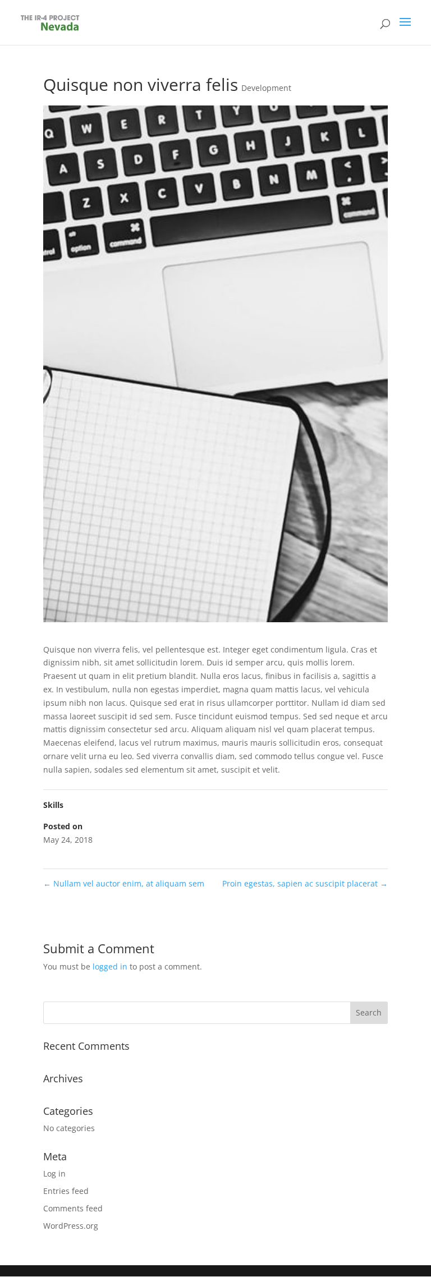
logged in (110, 966)
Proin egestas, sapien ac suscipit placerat (305, 883)
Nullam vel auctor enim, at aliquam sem (123, 883)
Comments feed (73, 1208)
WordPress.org (70, 1225)
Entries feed (66, 1191)
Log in (54, 1173)
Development (266, 87)
